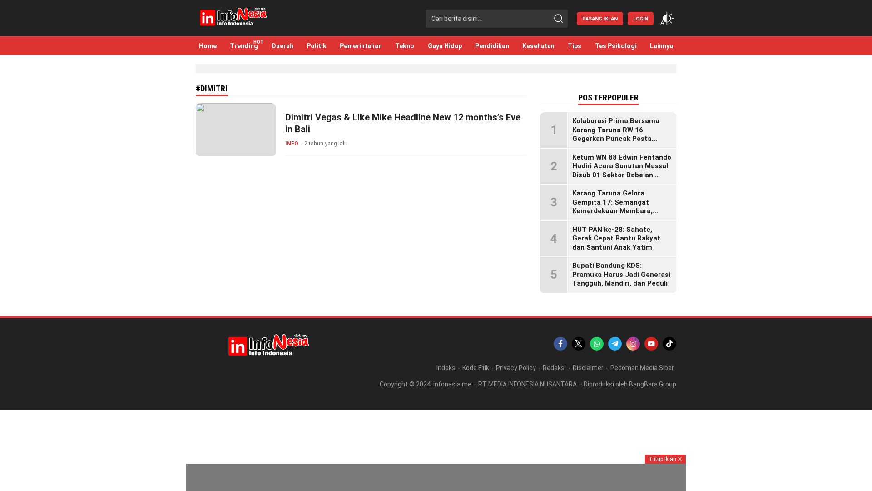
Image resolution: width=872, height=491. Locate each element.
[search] (559, 19)
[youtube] (651, 344)
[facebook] (560, 344)
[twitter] (578, 344)
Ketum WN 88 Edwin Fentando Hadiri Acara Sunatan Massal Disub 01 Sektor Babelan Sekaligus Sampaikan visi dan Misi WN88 (621, 175)
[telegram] (615, 344)
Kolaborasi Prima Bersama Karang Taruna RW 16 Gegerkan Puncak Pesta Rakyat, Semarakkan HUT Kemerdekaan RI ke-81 (615, 138)
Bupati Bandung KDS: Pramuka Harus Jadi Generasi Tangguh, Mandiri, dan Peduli (621, 274)
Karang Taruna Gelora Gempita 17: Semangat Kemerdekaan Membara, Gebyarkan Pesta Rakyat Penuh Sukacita (613, 211)
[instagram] (633, 344)
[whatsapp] (597, 344)
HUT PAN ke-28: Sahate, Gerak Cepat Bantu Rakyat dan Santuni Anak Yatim (616, 238)
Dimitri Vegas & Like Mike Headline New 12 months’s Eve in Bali (402, 123)
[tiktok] (669, 344)
